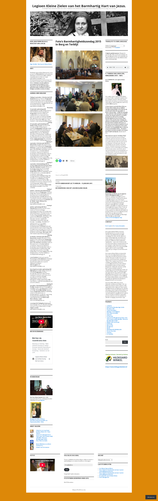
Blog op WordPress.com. (79, 490)
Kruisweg (109, 323)
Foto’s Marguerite (104, 477)
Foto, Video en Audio (41, 440)
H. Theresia (110, 316)
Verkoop (109, 332)
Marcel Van (110, 325)
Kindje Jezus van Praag (113, 322)
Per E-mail (108, 226)
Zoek (106, 339)
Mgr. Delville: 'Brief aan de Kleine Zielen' (41, 64)
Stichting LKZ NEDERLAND (114, 329)
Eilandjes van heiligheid (113, 312)
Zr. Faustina (110, 334)
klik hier (42, 400)
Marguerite (110, 326)
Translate (117, 47)
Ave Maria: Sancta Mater (106, 468)
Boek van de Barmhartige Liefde (115, 307)
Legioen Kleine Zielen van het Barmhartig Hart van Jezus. (79, 6)
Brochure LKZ (110, 309)
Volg (67, 469)
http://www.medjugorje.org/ (114, 217)
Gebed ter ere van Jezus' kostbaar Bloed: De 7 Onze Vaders (43, 432)
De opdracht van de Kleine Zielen (108, 476)
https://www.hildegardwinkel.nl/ (116, 367)
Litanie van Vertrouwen (42, 447)
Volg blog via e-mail (71, 455)
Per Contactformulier (119, 226)
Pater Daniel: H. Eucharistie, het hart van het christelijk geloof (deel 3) (111, 473)
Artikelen (109, 306)
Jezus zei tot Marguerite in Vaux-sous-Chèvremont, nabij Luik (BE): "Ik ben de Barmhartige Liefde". (44, 437)
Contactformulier (111, 310)
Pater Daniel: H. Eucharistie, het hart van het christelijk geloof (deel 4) (111, 470)
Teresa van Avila (111, 331)
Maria (108, 328)
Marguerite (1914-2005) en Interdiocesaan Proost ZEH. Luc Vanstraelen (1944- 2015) (39, 420)
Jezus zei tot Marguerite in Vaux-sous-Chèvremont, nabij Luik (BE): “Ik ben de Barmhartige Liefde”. (117, 319)
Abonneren (150, 497)
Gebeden (109, 314)
